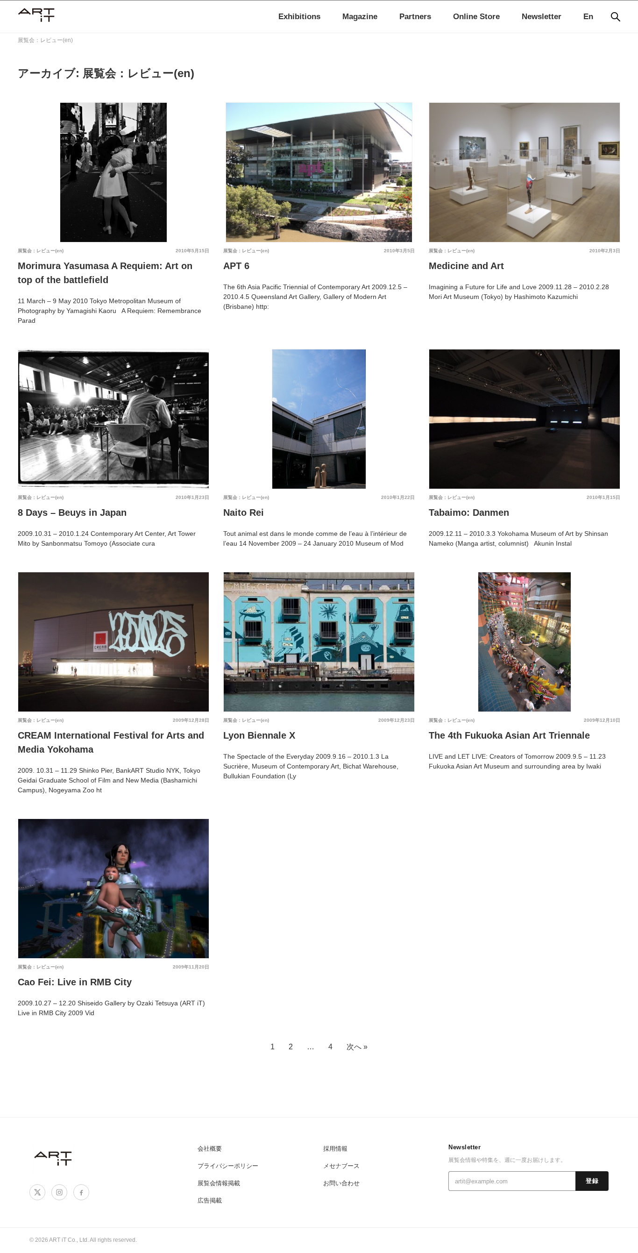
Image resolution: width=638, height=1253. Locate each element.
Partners (415, 16)
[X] (37, 1192)
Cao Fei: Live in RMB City (75, 982)
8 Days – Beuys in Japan (72, 512)
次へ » (357, 1047)
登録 (592, 1181)
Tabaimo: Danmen (469, 512)
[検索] (615, 16)
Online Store (476, 16)
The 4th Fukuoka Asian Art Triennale (509, 735)
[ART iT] (53, 1158)
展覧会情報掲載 (219, 1183)
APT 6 (236, 266)
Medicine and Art (466, 266)
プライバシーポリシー (228, 1165)
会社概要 (210, 1148)
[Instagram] (59, 1192)
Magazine (359, 16)
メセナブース (341, 1165)
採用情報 (335, 1148)
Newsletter (541, 16)
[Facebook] (81, 1192)
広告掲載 (210, 1200)
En (588, 16)
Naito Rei (243, 512)
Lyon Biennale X (259, 735)
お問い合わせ (341, 1183)
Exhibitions (299, 16)
